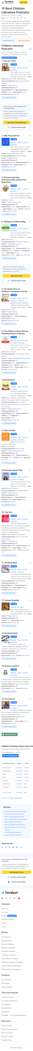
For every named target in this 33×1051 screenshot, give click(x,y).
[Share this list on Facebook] (7, 18)
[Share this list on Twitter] (11, 18)
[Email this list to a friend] (21, 18)
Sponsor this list (24, 40)
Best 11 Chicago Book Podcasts (14, 816)
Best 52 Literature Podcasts (13, 835)
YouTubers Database (8, 955)
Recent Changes (7, 1033)
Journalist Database (8, 951)
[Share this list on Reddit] (18, 18)
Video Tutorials (6, 1026)
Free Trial (23, 2)
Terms (3, 927)
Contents (19, 15)
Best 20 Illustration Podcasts (13, 822)
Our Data (4, 912)
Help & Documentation (9, 1029)
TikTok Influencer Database (10, 969)
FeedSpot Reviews (7, 919)
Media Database (7, 987)
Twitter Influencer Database (11, 966)
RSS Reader (5, 983)
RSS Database (6, 937)
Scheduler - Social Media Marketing (13, 1015)
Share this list (7, 843)
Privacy (4, 923)
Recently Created (7, 1036)
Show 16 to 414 (11, 734)
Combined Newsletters (9, 1001)
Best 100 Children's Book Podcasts (15, 811)
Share (3, 18)
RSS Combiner (6, 1008)
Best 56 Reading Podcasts (13, 832)
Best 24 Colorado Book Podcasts (15, 824)
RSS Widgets (5, 1004)
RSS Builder (5, 1012)
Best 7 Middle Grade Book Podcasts (16, 819)
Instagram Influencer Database (12, 962)
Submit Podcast (8, 40)
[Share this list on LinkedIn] (14, 18)
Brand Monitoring (7, 997)
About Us (4, 909)
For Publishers (6, 980)
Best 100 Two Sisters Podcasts (14, 814)
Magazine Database (8, 948)
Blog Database (6, 940)
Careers (8, 916)
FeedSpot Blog (6, 1040)
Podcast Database (7, 944)
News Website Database (9, 959)
